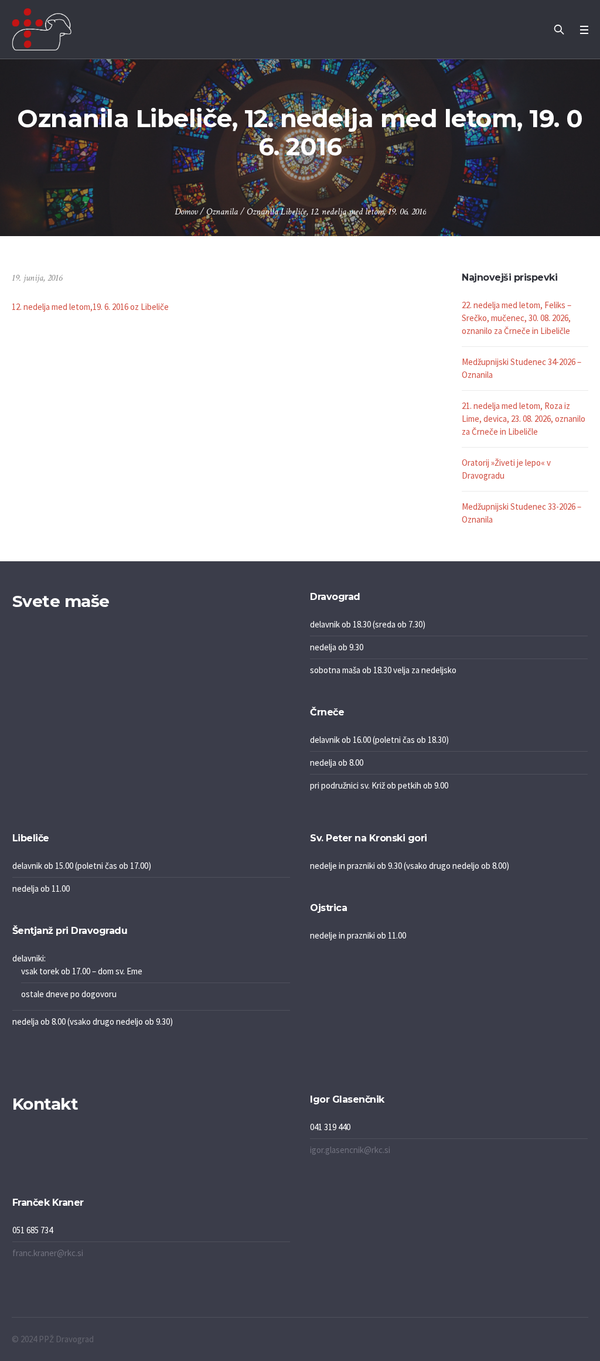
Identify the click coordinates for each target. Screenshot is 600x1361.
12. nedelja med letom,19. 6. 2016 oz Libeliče (90, 306)
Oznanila (222, 212)
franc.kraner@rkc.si (47, 1252)
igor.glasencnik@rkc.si (350, 1149)
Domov (186, 212)
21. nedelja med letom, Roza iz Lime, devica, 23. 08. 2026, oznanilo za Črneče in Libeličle (523, 418)
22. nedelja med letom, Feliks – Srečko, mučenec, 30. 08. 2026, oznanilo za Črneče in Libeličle (516, 317)
